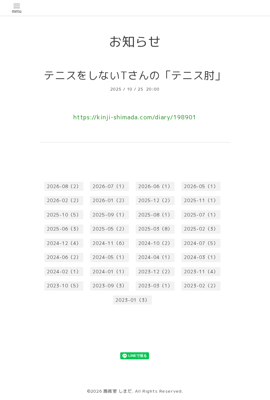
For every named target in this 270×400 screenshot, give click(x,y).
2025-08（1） (155, 215)
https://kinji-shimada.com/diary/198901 (135, 117)
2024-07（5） (201, 243)
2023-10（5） (64, 285)
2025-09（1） (109, 215)
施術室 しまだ (117, 391)
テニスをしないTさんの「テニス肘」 (135, 75)
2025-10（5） (64, 215)
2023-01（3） (132, 300)
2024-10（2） (155, 243)
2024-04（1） (155, 257)
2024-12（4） (64, 243)
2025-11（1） (201, 200)
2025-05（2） (109, 229)
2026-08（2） (64, 186)
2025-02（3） (201, 229)
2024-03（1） (201, 257)
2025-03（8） (155, 229)
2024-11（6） (109, 243)
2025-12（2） (155, 200)
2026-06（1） (155, 186)
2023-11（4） (201, 271)
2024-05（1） (109, 257)
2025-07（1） (201, 215)
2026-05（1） (201, 186)
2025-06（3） (64, 229)
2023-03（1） (155, 285)
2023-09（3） (109, 285)
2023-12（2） (155, 271)
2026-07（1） (109, 186)
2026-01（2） (109, 200)
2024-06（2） (64, 257)
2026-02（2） (64, 200)
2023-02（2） (201, 285)
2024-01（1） (109, 271)
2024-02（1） (64, 271)
